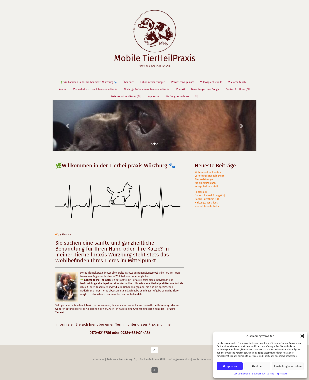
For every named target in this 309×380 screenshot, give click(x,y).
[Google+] (154, 370)
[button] (302, 336)
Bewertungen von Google (205, 89)
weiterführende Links (207, 206)
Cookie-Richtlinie (242, 373)
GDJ (57, 234)
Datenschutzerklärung (263, 373)
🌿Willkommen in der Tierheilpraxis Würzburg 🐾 (89, 82)
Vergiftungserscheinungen (209, 175)
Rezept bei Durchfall (206, 186)
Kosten (63, 89)
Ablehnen (257, 366)
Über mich (128, 82)
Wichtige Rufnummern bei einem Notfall (147, 89)
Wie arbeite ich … (238, 82)
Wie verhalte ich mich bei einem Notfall (95, 89)
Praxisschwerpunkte (182, 82)
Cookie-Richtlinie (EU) (238, 89)
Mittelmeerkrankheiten (208, 172)
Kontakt (180, 89)
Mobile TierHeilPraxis (154, 58)
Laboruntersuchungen (152, 82)
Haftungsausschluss (177, 96)
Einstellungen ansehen (288, 366)
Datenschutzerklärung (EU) (126, 96)
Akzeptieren (229, 366)
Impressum (281, 373)
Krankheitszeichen (205, 183)
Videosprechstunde (211, 82)
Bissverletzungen (204, 179)
